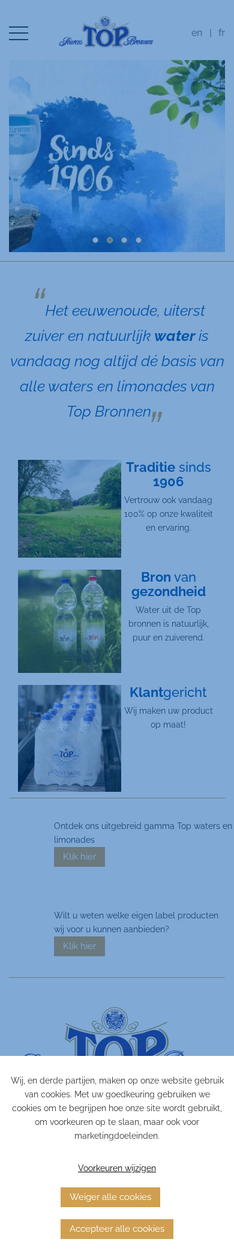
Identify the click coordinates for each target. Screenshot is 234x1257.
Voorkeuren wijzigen (117, 1168)
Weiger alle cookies (110, 1197)
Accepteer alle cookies (117, 1228)
